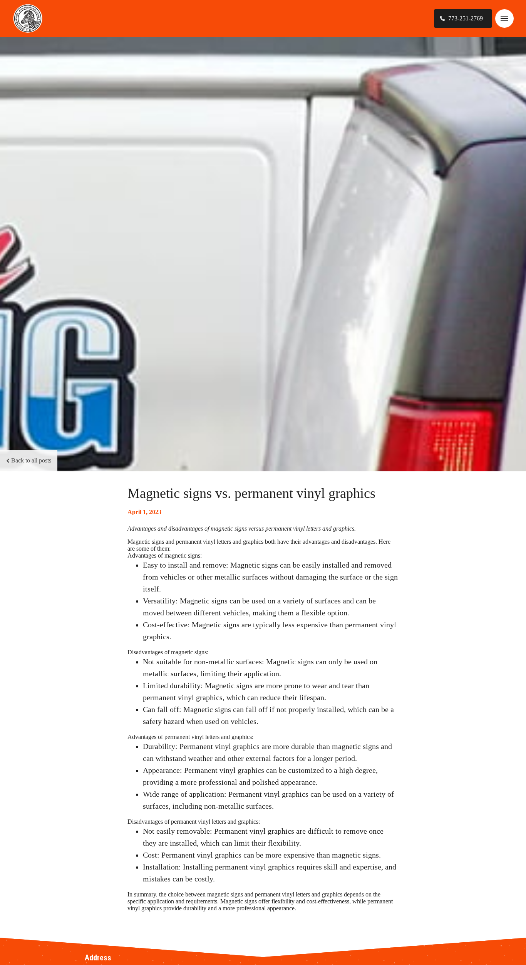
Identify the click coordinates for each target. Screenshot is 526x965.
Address (98, 957)
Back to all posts (31, 460)
